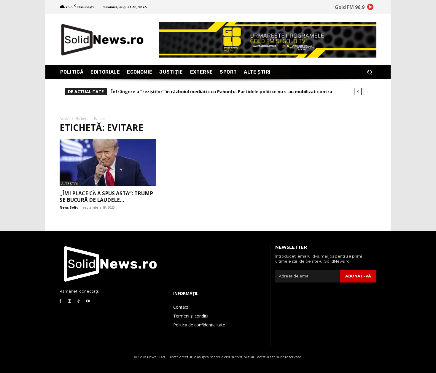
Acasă (65, 118)
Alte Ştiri (69, 183)
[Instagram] (69, 301)
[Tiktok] (79, 301)
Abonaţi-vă (358, 276)
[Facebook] (60, 301)
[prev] (358, 91)
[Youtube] (88, 301)
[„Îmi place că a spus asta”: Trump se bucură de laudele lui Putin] (108, 162)
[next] (367, 91)
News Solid (69, 207)
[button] (369, 72)
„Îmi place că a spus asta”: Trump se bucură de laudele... (106, 196)
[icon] (370, 7)
